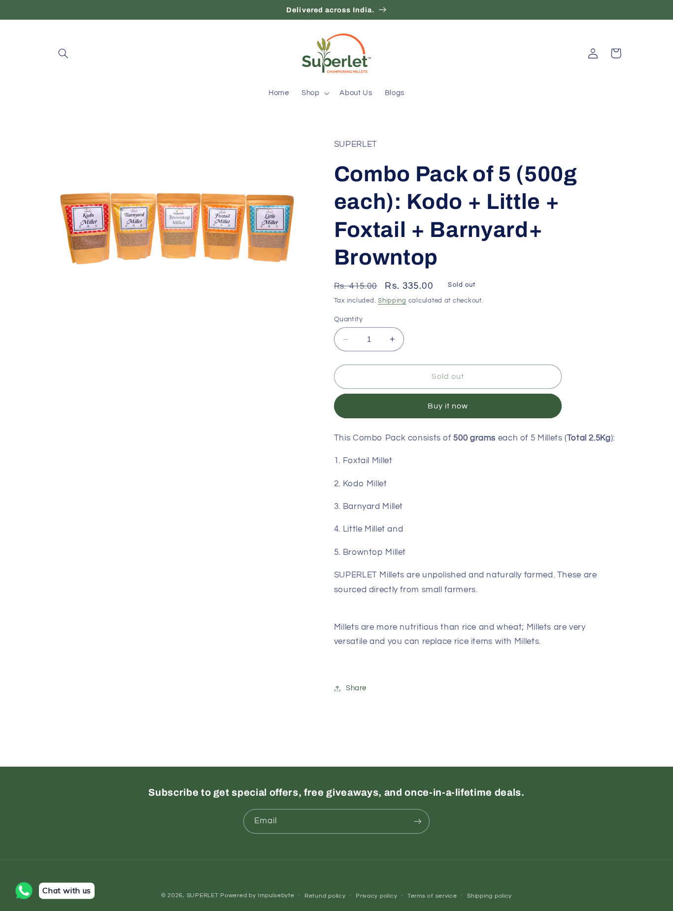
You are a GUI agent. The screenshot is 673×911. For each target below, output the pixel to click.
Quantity (348, 319)
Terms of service (432, 896)
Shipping (392, 301)
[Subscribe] (417, 821)
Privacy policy (376, 896)
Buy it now (448, 406)
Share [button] (356, 688)
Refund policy (325, 896)
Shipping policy (489, 896)
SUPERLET (203, 895)
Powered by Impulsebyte (257, 895)
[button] (63, 53)
